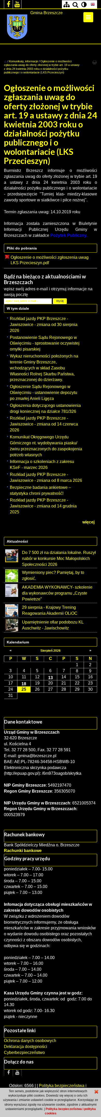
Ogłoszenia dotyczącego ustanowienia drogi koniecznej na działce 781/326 (45, 408)
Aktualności (17, 541)
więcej (88, 522)
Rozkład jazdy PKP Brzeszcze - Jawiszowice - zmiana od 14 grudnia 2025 (43, 506)
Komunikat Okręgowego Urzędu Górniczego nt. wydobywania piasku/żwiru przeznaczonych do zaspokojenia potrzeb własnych (46, 446)
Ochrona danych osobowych (30, 1040)
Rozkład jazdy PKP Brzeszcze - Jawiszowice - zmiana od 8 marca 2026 (46, 477)
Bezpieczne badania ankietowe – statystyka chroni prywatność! (40, 490)
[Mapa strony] (66, 4)
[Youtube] (17, 4)
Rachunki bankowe (23, 850)
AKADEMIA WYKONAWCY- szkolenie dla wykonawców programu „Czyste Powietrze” (57, 593)
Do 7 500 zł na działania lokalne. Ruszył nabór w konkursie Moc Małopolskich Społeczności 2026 (59, 558)
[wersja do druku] (94, 62)
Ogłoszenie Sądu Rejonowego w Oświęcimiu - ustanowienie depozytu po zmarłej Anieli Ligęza (43, 392)
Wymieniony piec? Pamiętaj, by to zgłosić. (53, 575)
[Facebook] (8, 4)
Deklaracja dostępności (25, 1046)
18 (23, 684)
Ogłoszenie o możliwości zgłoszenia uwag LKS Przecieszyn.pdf (50, 260)
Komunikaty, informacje (23, 61)
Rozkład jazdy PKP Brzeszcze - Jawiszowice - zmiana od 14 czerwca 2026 (44, 424)
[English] (92, 4)
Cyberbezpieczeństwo (24, 1052)
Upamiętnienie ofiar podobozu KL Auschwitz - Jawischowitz (52, 625)
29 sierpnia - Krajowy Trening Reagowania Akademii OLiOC (49, 610)
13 (50, 677)
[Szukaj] (75, 4)
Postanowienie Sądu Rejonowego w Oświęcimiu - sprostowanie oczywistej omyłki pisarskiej (45, 343)
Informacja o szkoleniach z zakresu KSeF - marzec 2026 (42, 464)
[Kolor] (84, 4)
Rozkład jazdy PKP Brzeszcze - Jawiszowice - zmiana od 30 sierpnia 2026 (43, 324)
